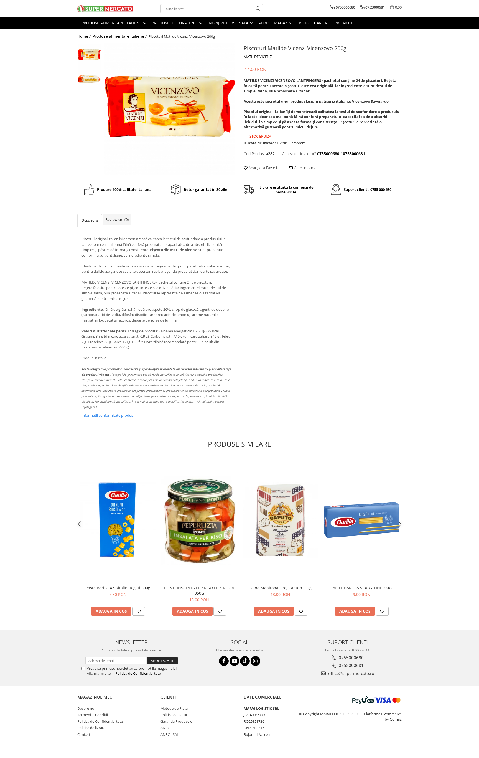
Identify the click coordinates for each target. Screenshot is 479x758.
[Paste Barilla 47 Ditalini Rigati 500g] (118, 520)
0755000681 (351, 665)
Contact (83, 734)
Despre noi (86, 708)
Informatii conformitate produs (107, 415)
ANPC (165, 727)
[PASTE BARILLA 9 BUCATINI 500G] (361, 520)
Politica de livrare (91, 727)
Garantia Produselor (177, 721)
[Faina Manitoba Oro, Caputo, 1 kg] (280, 520)
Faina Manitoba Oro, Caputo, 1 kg (280, 587)
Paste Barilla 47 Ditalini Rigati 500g (118, 587)
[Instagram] (255, 661)
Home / (84, 36)
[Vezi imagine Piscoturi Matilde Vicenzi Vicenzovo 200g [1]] (89, 78)
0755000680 (351, 657)
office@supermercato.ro (350, 673)
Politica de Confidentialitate (138, 673)
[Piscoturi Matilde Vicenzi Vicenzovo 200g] (169, 109)
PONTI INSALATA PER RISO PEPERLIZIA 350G (199, 590)
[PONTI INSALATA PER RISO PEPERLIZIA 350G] (199, 520)
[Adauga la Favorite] (138, 611)
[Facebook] (224, 661)
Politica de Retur (173, 714)
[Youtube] (234, 661)
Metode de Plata (174, 708)
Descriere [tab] (89, 220)
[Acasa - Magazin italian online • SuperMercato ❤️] (105, 8)
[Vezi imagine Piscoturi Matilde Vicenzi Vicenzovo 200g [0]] (89, 55)
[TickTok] (245, 661)
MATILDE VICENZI (258, 56)
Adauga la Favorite (264, 167)
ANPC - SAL (169, 734)
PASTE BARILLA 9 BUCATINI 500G (362, 587)
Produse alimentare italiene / (120, 36)
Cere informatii (306, 167)
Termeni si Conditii (92, 714)
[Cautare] (258, 8)
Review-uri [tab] (117, 219)
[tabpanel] (169, 109)
